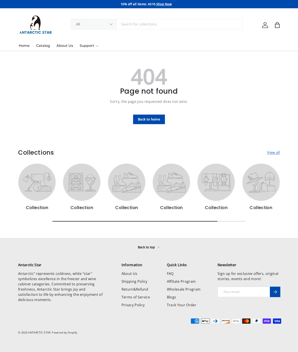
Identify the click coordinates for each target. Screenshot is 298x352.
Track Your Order (181, 305)
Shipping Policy (134, 281)
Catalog (43, 46)
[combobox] (157, 24)
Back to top (147, 247)
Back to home (149, 119)
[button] (277, 25)
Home (24, 46)
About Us (65, 46)
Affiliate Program (181, 281)
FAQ (170, 273)
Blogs (171, 297)
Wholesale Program (183, 289)
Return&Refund (135, 289)
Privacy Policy (133, 305)
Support (87, 46)
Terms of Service (136, 297)
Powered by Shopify (64, 332)
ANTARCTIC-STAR (39, 332)
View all (273, 152)
